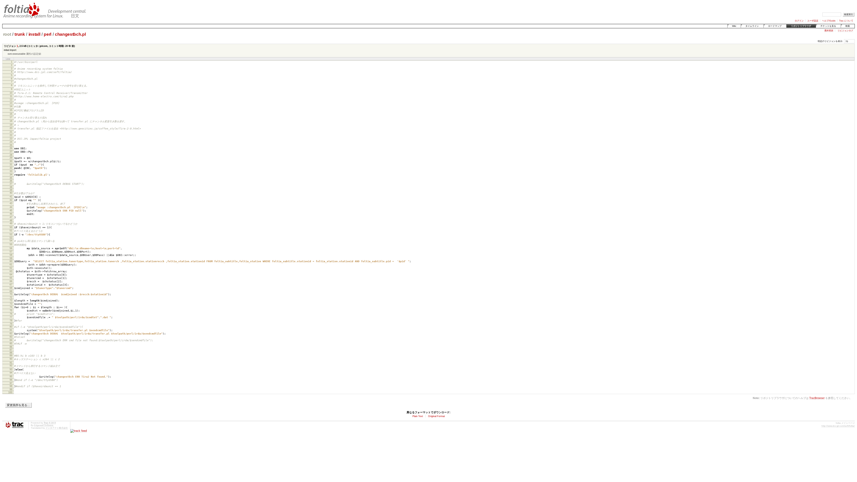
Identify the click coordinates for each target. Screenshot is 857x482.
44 (11, 207)
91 (11, 362)
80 (11, 326)
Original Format (436, 416)
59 (11, 258)
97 (11, 383)
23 (11, 138)
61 (11, 264)
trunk (20, 34)
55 (11, 244)
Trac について (846, 20)
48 (11, 220)
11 (11, 96)
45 (11, 210)
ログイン (799, 20)
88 (11, 352)
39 (11, 190)
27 (11, 151)
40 (11, 192)
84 (11, 340)
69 (11, 291)
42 (11, 200)
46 (11, 213)
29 (11, 157)
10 (11, 92)
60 (11, 261)
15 (11, 110)
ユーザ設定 (812, 20)
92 (11, 365)
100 (10, 392)
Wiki (734, 26)
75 (11, 310)
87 (11, 349)
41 (11, 196)
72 (11, 300)
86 (11, 346)
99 (11, 389)
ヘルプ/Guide (829, 20)
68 (11, 288)
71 (11, 297)
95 (11, 376)
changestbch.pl (70, 34)
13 (11, 103)
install (34, 34)
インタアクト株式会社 (57, 428)
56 (11, 248)
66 (11, 281)
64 (11, 274)
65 (11, 277)
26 (11, 148)
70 (11, 294)
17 (11, 117)
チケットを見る (828, 26)
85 (11, 343)
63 (11, 271)
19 (11, 124)
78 (11, 320)
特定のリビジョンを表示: (830, 41)
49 (11, 223)
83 (11, 336)
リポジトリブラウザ (801, 26)
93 (11, 369)
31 (11, 164)
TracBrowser (817, 398)
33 (11, 171)
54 (11, 240)
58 (11, 254)
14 (11, 106)
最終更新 (828, 30)
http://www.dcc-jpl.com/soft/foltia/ (838, 426)
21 (11, 132)
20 (11, 128)
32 (11, 167)
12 (11, 99)
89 (11, 355)
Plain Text (417, 416)
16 (11, 113)
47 (11, 217)
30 (11, 161)
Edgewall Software (43, 425)
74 (11, 307)
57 (11, 251)
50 (11, 227)
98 (11, 386)
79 (11, 323)
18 (11, 121)
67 (11, 284)
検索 (847, 26)
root (7, 34)
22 (11, 135)
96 (11, 379)
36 (11, 180)
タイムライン (752, 26)
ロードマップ (775, 26)
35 (11, 178)
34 (11, 174)
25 (11, 145)
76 (11, 313)
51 (11, 230)
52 (11, 234)
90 (11, 358)
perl (47, 34)
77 (11, 317)
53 (11, 237)
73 (11, 303)
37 (11, 183)
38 (11, 187)
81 (11, 330)
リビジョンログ (845, 30)
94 (11, 372)
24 (11, 142)
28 (11, 155)
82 (11, 333)
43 (11, 203)
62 (11, 267)
